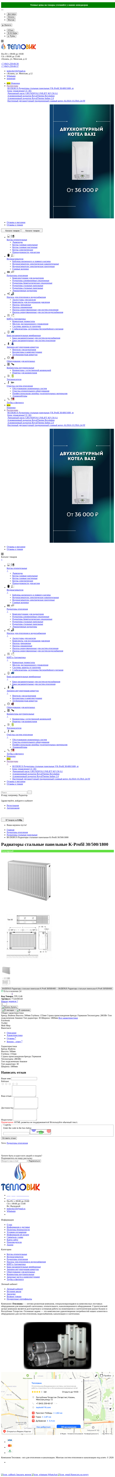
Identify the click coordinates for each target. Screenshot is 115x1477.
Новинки (13, 83)
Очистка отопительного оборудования (30, 391)
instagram (11, 78)
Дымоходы (17, 242)
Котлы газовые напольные (25, 245)
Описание (11, 1033)
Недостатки (6, 1120)
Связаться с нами (15, 1237)
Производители (14, 1242)
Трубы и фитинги (15, 1279)
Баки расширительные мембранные (24, 1267)
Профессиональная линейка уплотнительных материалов (39, 393)
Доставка (12, 14)
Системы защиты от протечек (26, 326)
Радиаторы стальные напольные (27, 285)
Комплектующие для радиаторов (28, 278)
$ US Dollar (12, 33)
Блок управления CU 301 (19, 91)
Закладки (11, 1294)
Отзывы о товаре (15, 225)
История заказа (14, 1291)
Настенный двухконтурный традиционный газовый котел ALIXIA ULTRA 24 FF (46, 101)
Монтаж (11, 20)
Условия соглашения (16, 1232)
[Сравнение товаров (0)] (2, 813)
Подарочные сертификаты (19, 1299)
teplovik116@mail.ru (16, 71)
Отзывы (11, 1038)
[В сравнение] (23, 1010)
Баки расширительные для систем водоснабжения (36, 338)
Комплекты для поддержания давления (31, 302)
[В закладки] (8, 1010)
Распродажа (12, 86)
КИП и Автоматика (16, 1264)
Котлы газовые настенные (24, 247)
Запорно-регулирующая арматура (23, 1269)
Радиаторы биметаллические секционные (32, 283)
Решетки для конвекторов (24, 373)
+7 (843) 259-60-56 (10, 63)
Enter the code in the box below (17, 1128)
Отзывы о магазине (16, 222)
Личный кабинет (15, 1289)
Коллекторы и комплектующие (27, 352)
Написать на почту (80, 1474)
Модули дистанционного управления (30, 324)
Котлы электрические (22, 250)
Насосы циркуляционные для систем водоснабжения (37, 312)
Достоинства (7, 1108)
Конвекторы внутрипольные (20, 1274)
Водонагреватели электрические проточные (33, 266)
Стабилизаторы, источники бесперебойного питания (37, 329)
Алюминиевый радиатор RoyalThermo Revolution (31, 96)
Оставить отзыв (9, 1138)
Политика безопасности (18, 1229)
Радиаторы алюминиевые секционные (30, 280)
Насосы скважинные (22, 307)
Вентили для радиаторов (24, 349)
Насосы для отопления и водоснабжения (26, 1262)
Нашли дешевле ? (9, 1001)
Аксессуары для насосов (24, 299)
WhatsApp (53, 1474)
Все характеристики (68, 1018)
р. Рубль (11, 36)
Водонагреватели (15, 1257)
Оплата (11, 17)
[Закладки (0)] (2, 816)
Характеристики (15, 1035)
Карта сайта (12, 1239)
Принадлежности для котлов (26, 252)
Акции (10, 1245)
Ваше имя (6, 1078)
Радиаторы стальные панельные (27, 288)
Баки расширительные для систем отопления (33, 340)
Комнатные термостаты (23, 321)
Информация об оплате (18, 1234)
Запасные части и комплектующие (23, 1277)
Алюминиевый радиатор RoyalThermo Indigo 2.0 (30, 98)
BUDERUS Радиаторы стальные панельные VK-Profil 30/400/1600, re (40, 88)
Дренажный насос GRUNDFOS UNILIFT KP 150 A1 (32, 93)
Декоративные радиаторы (24, 290)
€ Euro (10, 30)
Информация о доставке (18, 1227)
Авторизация (13, 808)
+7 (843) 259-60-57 (10, 66)
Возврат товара (14, 1296)
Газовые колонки (20, 269)
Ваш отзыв (6, 1096)
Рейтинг (5, 1081)
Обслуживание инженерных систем (29, 388)
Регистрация (13, 805)
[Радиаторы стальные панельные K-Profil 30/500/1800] (29, 907)
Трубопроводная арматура (24, 354)
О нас (9, 1224)
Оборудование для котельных (21, 1272)
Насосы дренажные (21, 305)
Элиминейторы (19, 396)
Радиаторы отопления (17, 1143)
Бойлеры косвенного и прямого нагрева (31, 261)
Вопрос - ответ (14, 1041)
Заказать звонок (16, 1214)
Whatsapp (11, 76)
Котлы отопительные (17, 1254)
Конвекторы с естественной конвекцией (31, 370)
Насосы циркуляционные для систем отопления (35, 310)
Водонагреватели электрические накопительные (35, 264)
